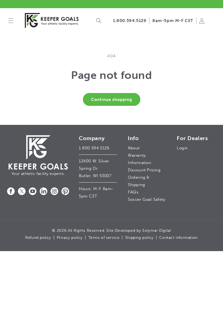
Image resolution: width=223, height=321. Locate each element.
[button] (11, 21)
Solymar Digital (156, 230)
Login (182, 148)
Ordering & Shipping (139, 181)
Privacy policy (70, 237)
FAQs (133, 192)
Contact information (178, 237)
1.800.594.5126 (129, 20)
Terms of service (104, 237)
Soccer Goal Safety (146, 199)
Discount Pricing (144, 170)
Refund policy (38, 237)
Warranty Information (139, 159)
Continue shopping (111, 99)
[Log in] (202, 24)
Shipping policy (139, 237)
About (134, 148)
